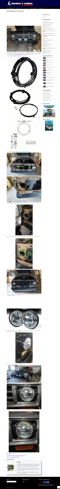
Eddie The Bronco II (49, 72)
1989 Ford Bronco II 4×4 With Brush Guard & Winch (50, 80)
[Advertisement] (24, 19)
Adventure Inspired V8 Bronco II (50, 67)
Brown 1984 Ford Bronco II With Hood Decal (50, 83)
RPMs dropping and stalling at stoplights (48, 33)
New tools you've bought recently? (47, 50)
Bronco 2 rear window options (47, 26)
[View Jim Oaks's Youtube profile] (15, 467)
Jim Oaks (19, 462)
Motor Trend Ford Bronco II (49, 60)
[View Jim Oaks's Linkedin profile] (15, 470)
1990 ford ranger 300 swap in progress (48, 22)
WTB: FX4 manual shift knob (47, 52)
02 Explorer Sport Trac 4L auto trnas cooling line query (49, 31)
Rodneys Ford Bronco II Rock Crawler (50, 86)
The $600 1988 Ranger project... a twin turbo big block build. (49, 35)
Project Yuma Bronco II (49, 62)
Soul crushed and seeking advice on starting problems (49, 48)
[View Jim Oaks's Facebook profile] (15, 465)
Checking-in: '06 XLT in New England (48, 28)
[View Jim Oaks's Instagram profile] (15, 468)
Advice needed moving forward (47, 24)
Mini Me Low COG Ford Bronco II (50, 77)
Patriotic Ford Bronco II (49, 57)
